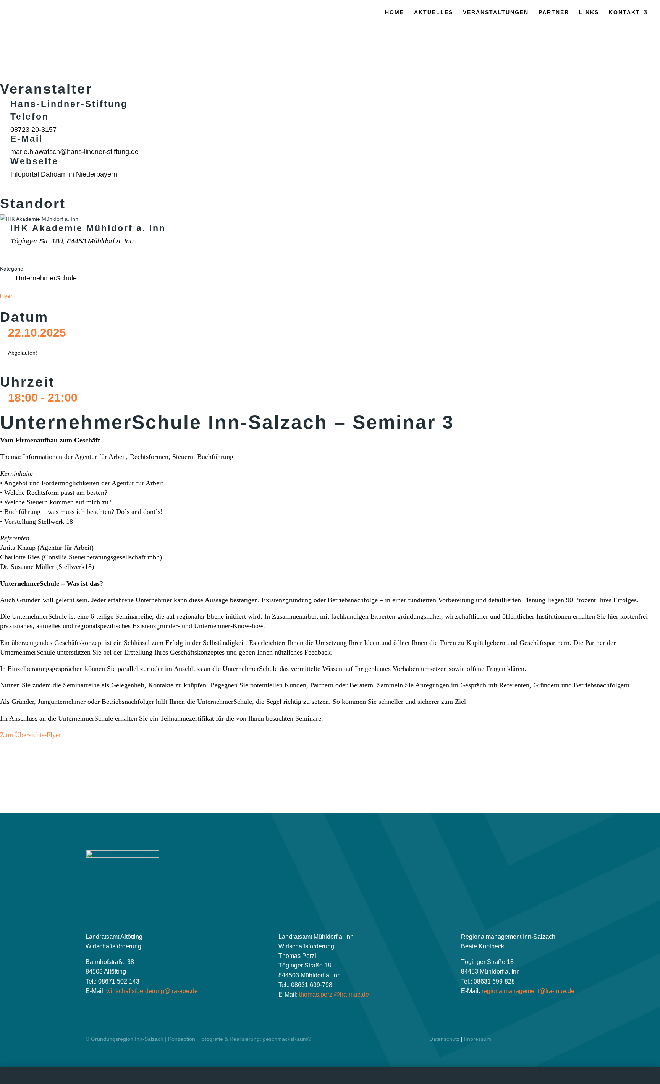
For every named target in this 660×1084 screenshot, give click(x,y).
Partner (554, 12)
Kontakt (624, 12)
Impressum (477, 1039)
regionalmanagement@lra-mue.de (528, 991)
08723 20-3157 (33, 129)
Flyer (6, 296)
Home (394, 12)
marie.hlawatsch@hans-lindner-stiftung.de (74, 152)
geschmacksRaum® (287, 1039)
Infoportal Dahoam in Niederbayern (63, 174)
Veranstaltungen (496, 12)
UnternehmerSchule (46, 278)
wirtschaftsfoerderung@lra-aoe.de (152, 991)
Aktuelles (433, 12)
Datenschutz (444, 1039)
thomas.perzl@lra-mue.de (334, 994)
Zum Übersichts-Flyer (30, 735)
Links (589, 12)
